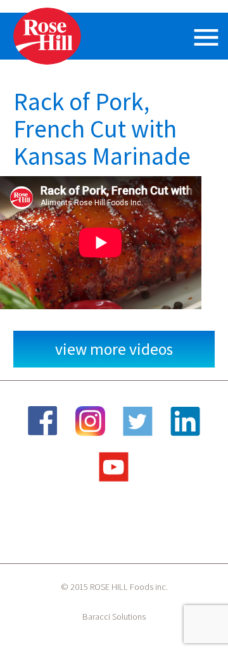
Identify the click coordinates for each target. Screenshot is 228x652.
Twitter (138, 421)
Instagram (90, 421)
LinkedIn (185, 421)
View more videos (114, 349)
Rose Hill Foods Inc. (47, 36)
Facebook (43, 421)
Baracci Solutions (114, 616)
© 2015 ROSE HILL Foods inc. (114, 586)
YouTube (114, 467)
